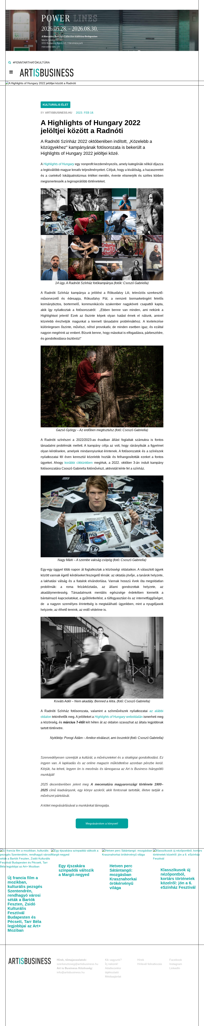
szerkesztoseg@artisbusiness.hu (77, 964)
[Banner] (102, 25)
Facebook (175, 959)
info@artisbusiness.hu (71, 972)
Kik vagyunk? (113, 959)
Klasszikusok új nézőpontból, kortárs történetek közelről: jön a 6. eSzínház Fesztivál (178, 879)
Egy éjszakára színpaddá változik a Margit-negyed (76, 870)
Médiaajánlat (113, 976)
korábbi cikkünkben (79, 462)
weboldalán (119, 716)
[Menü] (11, 72)
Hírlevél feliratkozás (149, 964)
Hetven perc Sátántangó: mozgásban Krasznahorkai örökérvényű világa (123, 877)
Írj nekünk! (111, 964)
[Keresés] (9, 62)
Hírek (140, 959)
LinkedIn (174, 968)
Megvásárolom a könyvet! (102, 823)
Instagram (175, 964)
